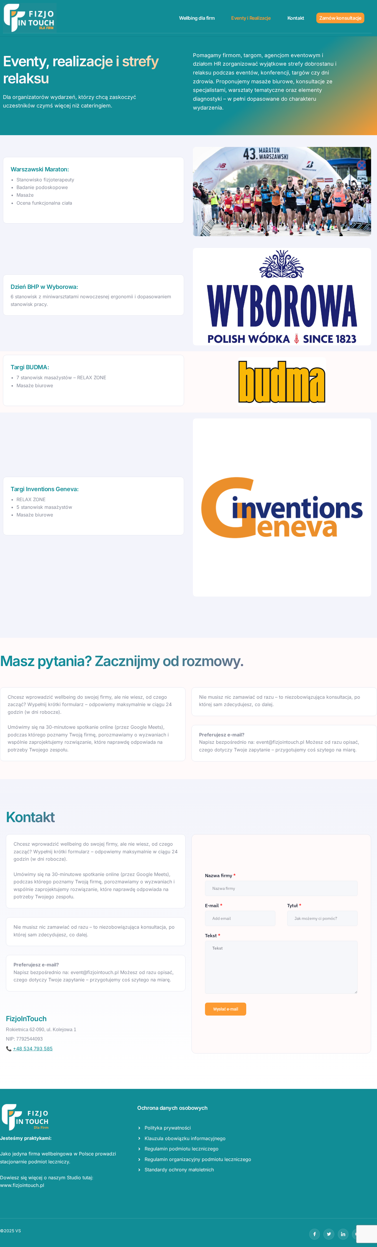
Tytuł (294, 905)
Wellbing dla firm (196, 18)
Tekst (212, 935)
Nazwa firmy (220, 875)
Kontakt (295, 18)
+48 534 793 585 (33, 1048)
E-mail (213, 905)
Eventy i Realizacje (250, 18)
